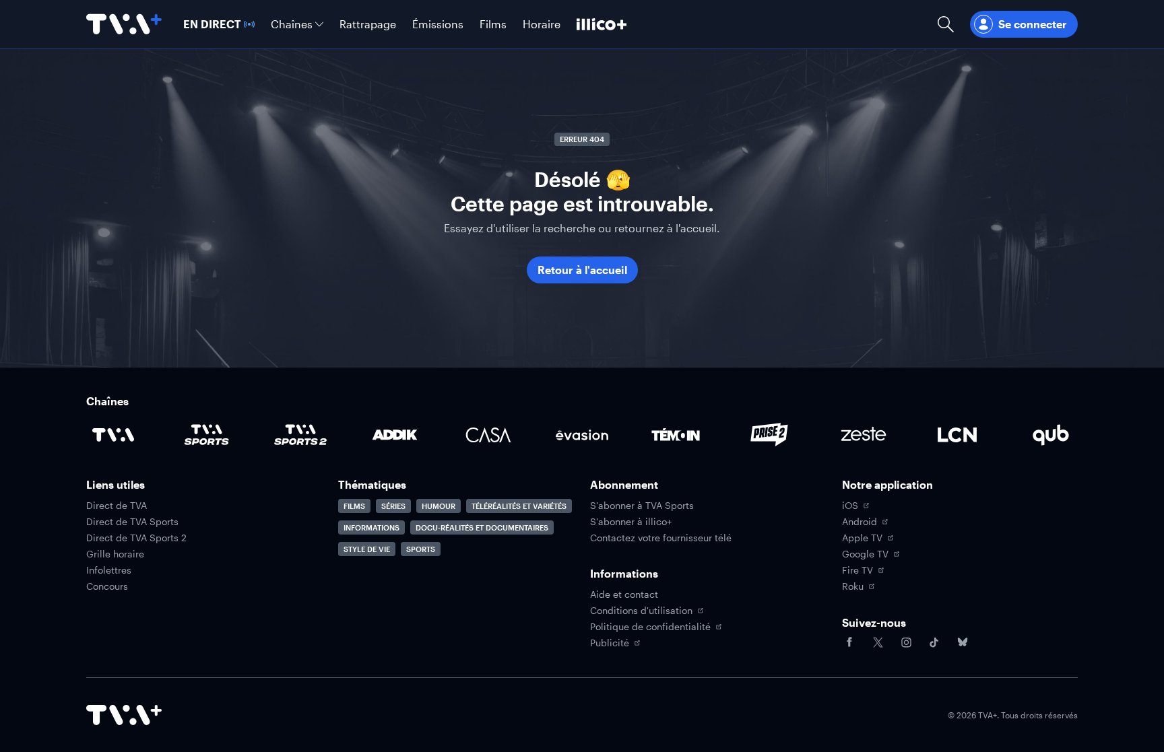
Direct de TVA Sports (132, 521)
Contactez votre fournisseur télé (661, 538)
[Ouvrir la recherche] (946, 24)
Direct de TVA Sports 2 (136, 538)
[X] (877, 642)
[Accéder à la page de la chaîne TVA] (113, 435)
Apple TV (862, 538)
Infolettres (108, 570)
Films (354, 506)
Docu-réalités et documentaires (482, 527)
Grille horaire (115, 554)
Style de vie (367, 549)
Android (859, 521)
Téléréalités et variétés (519, 506)
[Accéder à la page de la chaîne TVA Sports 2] (300, 435)
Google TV (865, 554)
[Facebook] (849, 642)
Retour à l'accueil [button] (582, 269)
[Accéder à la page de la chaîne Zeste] (864, 435)
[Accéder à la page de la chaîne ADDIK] (395, 435)
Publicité (609, 643)
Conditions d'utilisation (641, 610)
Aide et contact (624, 594)
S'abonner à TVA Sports (642, 505)
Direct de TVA (116, 505)
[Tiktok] (934, 642)
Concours (107, 586)
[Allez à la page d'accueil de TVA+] (124, 24)
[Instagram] (906, 642)
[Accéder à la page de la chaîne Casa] (488, 435)
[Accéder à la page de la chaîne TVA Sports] (207, 435)
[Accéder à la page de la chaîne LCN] (957, 435)
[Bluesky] (962, 642)
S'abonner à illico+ (631, 521)
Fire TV (857, 570)
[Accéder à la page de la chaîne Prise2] (769, 435)
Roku (853, 586)
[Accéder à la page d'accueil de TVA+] (124, 715)
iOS (850, 505)
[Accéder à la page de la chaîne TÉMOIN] (676, 435)
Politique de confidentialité (650, 626)
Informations (371, 527)
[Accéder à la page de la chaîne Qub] (1051, 435)
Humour (438, 506)
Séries (393, 506)
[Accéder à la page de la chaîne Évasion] (582, 435)
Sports (420, 549)
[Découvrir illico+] (602, 24)
